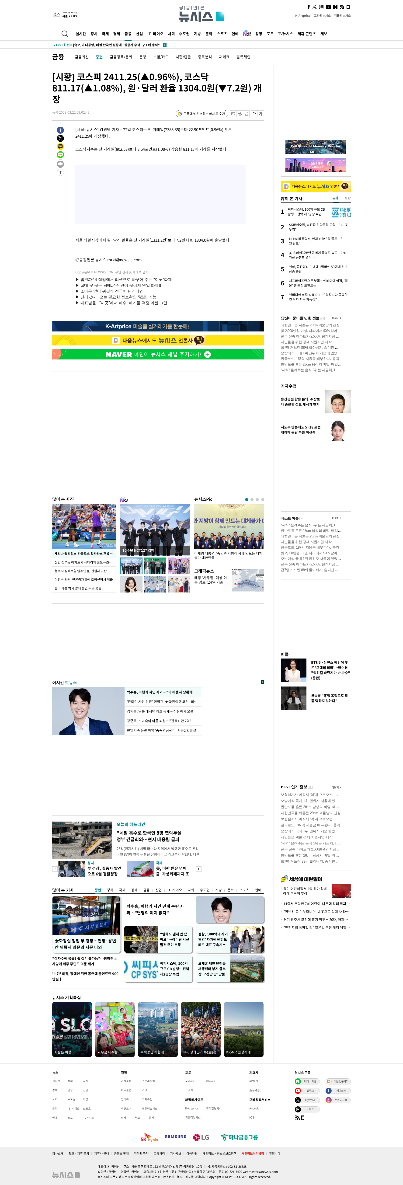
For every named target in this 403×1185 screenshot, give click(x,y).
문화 (208, 33)
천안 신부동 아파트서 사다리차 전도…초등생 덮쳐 (85, 562)
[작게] (254, 113)
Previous (55, 869)
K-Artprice (303, 15)
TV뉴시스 (285, 33)
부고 (137, 1117)
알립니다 (274, 1153)
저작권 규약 (141, 1153)
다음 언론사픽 (341, 1081)
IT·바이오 (155, 33)
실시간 (81, 33)
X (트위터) (310, 1100)
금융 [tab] (336, 197)
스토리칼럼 (148, 1081)
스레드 (310, 1109)
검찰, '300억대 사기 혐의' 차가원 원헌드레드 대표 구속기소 (213, 939)
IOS (251, 1117)
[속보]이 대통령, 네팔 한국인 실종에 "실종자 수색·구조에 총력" (106, 43)
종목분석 (205, 56)
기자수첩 (289, 386)
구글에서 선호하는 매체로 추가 (204, 113)
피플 (285, 654)
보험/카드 (161, 56)
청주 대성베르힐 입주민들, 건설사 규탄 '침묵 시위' (85, 570)
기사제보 (175, 1153)
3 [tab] (257, 499)
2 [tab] (252, 499)
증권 (99, 56)
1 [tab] (246, 499)
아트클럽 (126, 1090)
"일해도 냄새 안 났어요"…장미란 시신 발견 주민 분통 (174, 939)
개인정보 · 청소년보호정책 (219, 1153)
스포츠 (222, 33)
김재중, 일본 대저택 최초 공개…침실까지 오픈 (160, 711)
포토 (270, 33)
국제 (105, 33)
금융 (128, 33)
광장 (258, 33)
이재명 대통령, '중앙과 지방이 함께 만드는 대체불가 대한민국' (228, 555)
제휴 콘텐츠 (307, 33)
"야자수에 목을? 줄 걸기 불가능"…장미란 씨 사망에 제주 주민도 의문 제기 (85, 961)
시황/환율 (183, 56)
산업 (139, 33)
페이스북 (341, 1090)
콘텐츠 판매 (121, 1153)
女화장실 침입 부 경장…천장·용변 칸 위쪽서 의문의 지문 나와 (85, 944)
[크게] (260, 113)
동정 (151, 1117)
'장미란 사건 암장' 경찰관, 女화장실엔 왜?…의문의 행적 (163, 701)
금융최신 (82, 56)
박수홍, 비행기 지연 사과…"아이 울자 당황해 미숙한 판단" (163, 692)
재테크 (224, 56)
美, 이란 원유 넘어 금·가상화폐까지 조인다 (172, 873)
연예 (235, 33)
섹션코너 (126, 1108)
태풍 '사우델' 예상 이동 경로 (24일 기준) (210, 580)
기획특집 (147, 1099)
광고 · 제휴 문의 (79, 1153)
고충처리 (159, 1153)
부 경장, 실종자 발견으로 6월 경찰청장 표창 (104, 873)
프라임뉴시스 (322, 15)
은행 (142, 56)
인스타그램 (341, 1100)
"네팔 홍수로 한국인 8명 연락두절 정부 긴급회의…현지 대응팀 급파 (149, 836)
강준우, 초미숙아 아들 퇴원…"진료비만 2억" (159, 720)
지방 (197, 33)
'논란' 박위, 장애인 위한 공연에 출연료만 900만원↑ (85, 976)
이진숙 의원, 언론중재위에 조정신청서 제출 (84, 579)
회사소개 (57, 1153)
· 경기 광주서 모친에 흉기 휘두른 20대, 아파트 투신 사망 (316, 919)
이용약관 (192, 1153)
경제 (116, 33)
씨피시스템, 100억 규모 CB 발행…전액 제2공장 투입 (174, 969)
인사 (123, 1117)
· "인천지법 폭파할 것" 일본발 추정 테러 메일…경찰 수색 (316, 927)
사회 (171, 33)
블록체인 (243, 56)
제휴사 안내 (101, 1153)
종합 (98, 889)
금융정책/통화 (121, 56)
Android (254, 1108)
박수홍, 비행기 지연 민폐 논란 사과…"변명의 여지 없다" (155, 909)
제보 (323, 33)
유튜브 (310, 1090)
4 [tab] (262, 499)
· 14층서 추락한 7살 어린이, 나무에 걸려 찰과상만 (316, 903)
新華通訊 (255, 1090)
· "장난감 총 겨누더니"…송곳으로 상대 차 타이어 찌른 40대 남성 (316, 911)
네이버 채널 (310, 1081)
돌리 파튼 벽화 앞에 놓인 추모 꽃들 (78, 588)
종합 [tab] (348, 197)
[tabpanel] (229, 533)
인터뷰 (125, 1099)
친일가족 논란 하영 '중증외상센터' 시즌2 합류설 (161, 730)
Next (199, 869)
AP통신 (253, 1081)
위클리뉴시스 (342, 15)
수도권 (184, 33)
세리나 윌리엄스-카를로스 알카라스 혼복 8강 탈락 (85, 553)
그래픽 (189, 1090)
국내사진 (190, 1081)
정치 (93, 33)
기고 (144, 1090)
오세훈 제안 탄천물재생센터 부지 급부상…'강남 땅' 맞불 (212, 969)
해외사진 (211, 1081)
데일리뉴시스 (149, 1108)
